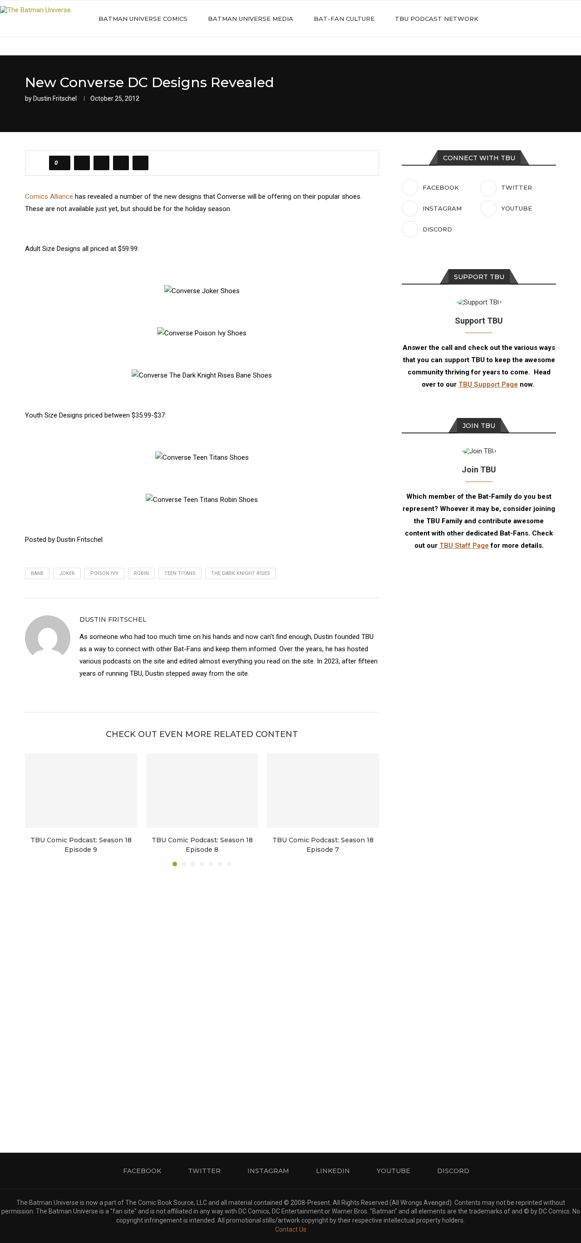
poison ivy (104, 573)
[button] (37, 809)
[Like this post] (62, 163)
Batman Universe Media (250, 18)
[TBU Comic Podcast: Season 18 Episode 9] (81, 790)
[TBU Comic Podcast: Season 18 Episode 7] (323, 790)
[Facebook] (514, 18)
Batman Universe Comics (142, 18)
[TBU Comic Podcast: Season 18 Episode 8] (202, 790)
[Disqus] (202, 996)
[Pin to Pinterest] (121, 163)
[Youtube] (553, 18)
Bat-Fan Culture (344, 18)
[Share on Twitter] (101, 163)
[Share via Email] (140, 163)
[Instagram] (534, 18)
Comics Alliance (49, 196)
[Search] (576, 18)
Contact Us (290, 1229)
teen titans (180, 573)
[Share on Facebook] (82, 163)
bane (37, 573)
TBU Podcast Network (436, 18)
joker (67, 573)
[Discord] (562, 18)
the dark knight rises (240, 573)
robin (141, 573)
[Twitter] (524, 18)
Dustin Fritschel (55, 98)
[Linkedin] (543, 18)
